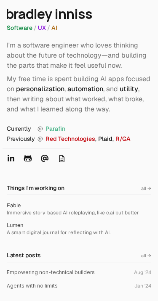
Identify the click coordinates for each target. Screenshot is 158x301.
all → (146, 188)
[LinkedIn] (11, 158)
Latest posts (24, 255)
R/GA (123, 139)
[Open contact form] (44, 158)
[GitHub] (27, 158)
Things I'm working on (35, 188)
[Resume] (61, 158)
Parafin (55, 128)
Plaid (105, 139)
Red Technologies (70, 139)
